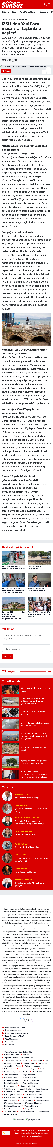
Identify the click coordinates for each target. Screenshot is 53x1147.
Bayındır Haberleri (30, 1077)
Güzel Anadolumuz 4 (25, 835)
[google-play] (32, 1120)
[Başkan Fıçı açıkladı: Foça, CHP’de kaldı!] (39, 580)
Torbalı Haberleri (27, 1112)
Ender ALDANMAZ (23, 880)
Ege (14, 12)
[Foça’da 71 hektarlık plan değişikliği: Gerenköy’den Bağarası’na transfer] (13, 604)
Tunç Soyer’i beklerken (25, 872)
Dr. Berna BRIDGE (23, 832)
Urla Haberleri (43, 1112)
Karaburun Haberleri (34, 1095)
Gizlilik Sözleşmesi (11, 1055)
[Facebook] (22, 1020)
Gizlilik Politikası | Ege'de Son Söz (18, 1052)
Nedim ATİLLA (21, 794)
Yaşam (33, 1069)
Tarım (18, 1066)
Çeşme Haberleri (28, 1086)
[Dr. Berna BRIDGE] (7, 833)
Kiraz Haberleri (10, 1100)
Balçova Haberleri (11, 1077)
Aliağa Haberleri (28, 1075)
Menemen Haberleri (33, 1103)
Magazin (23, 1069)
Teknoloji (25, 1072)
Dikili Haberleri (26, 1089)
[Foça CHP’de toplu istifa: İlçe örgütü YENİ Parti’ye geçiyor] (39, 604)
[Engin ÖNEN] (7, 808)
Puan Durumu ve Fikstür (15, 1036)
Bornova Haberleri (30, 1083)
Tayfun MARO (21, 869)
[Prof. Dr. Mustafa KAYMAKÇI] (7, 821)
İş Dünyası (43, 1063)
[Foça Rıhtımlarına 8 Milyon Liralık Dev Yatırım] (13, 558)
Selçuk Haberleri (32, 1109)
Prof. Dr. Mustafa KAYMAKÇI (28, 818)
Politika (43, 1069)
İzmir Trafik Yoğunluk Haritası (17, 1033)
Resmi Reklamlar (10, 1114)
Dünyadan (37, 1060)
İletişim (26, 1055)
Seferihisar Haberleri (12, 1109)
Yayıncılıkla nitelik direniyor (27, 798)
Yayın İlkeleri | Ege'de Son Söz (16, 1060)
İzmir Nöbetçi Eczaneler (15, 1028)
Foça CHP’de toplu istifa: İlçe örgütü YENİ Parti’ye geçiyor (39, 614)
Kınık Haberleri (27, 1100)
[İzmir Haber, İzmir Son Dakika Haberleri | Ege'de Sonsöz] (13, 4)
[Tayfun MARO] (7, 870)
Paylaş (7, 71)
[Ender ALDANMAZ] (7, 883)
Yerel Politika (38, 1072)
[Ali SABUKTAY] (7, 846)
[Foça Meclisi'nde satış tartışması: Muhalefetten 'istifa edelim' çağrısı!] (13, 580)
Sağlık (6, 1072)
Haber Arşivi (10, 1045)
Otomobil (8, 1066)
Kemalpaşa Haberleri (33, 1097)
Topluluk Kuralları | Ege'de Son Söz (18, 1058)
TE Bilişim (33, 1143)
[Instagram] (31, 1020)
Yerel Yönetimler (27, 12)
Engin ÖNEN (21, 805)
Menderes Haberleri (12, 1103)
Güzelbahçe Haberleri (33, 1092)
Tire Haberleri (10, 1112)
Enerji (17, 1063)
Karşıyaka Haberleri (12, 1097)
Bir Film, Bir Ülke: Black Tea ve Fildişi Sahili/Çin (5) (31, 859)
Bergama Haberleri (31, 1080)
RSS (7, 1133)
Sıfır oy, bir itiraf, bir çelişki (27, 847)
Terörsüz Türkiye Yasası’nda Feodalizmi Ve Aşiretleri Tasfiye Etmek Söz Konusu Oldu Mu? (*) (30, 822)
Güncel (5, 12)
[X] (26, 1020)
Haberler (6, 19)
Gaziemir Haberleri (12, 1092)
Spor (15, 1072)
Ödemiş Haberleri (31, 1106)
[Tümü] (49, 671)
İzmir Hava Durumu (13, 1031)
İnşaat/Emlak (29, 1063)
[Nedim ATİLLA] (7, 796)
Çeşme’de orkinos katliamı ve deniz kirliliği (32, 810)
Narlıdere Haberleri (12, 1106)
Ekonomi (43, 12)
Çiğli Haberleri (10, 1089)
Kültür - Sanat (10, 1069)
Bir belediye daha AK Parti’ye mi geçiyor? (30, 884)
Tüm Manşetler (11, 1039)
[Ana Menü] (49, 4)
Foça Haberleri (20, 19)
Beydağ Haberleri (11, 1083)
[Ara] (45, 4)
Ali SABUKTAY (21, 844)
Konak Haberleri (43, 1100)
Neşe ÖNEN (20, 855)
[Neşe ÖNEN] (7, 858)
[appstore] (19, 1120)
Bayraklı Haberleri (11, 1080)
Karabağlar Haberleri (13, 1095)
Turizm (27, 1066)
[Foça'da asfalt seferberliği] (39, 558)
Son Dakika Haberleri (14, 1042)
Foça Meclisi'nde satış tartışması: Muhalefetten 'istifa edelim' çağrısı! (13, 590)
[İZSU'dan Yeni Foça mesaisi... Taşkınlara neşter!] (26, 66)
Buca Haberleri (10, 1086)
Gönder (8, 656)
